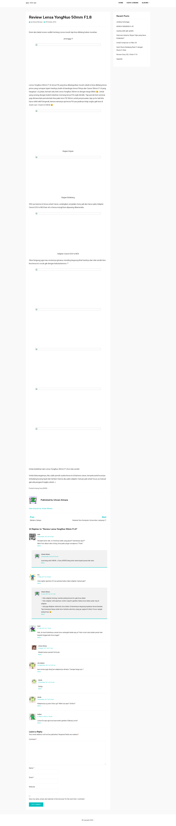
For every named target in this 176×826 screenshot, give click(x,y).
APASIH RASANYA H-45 (125, 26)
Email (31, 777)
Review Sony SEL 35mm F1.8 (126, 54)
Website (32, 787)
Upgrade (119, 59)
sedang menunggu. (123, 22)
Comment (33, 739)
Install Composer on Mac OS (126, 43)
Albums (145, 3)
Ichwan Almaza (45, 554)
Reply (39, 546)
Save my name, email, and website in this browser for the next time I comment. (57, 799)
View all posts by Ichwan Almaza (40, 508)
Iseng (37, 488)
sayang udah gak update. (125, 31)
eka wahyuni (40, 663)
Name (31, 768)
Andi (38, 534)
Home (121, 3)
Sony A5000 (43, 488)
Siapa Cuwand (132, 3)
